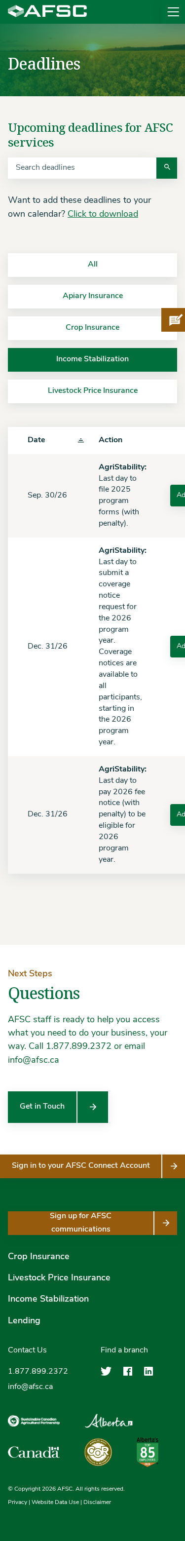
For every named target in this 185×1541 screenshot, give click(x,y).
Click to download (103, 214)
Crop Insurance (39, 1257)
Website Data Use (55, 1502)
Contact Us (27, 1350)
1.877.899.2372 (38, 1372)
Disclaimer (97, 1502)
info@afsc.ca (30, 1387)
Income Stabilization (48, 1299)
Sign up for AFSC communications (80, 1222)
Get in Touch (42, 1107)
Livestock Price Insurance (59, 1278)
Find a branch (124, 1350)
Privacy (17, 1502)
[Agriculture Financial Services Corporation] (47, 12)
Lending (24, 1321)
